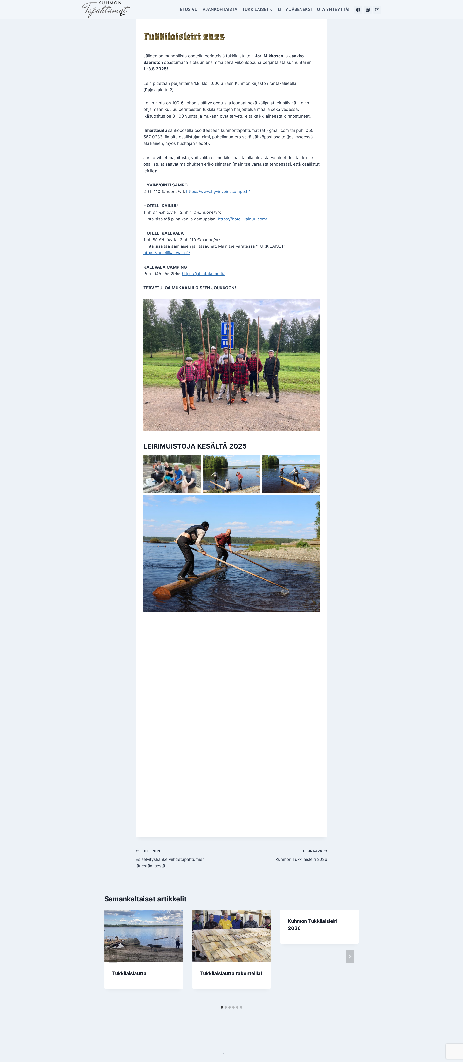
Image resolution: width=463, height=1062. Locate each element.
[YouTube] (377, 10)
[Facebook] (358, 10)
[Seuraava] (350, 956)
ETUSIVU (188, 9)
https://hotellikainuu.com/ (242, 219)
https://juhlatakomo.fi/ (203, 273)
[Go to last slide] (113, 956)
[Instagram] (368, 10)
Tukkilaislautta (129, 973)
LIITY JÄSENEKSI (295, 9)
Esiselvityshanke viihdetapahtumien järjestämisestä (170, 858)
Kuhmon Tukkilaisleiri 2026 (301, 855)
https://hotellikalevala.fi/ (166, 252)
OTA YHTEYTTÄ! (333, 9)
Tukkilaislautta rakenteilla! (231, 973)
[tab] (222, 1007)
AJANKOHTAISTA (220, 9)
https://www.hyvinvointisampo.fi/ (218, 191)
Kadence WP (246, 1053)
